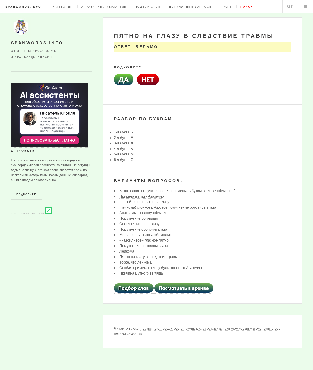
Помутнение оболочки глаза (143, 229)
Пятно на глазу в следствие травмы (149, 257)
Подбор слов (148, 6)
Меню (305, 6)
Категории (63, 6)
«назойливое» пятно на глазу (144, 202)
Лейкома (126, 251)
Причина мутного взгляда (141, 273)
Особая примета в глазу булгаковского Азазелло (160, 268)
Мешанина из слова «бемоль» (145, 235)
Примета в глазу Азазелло (141, 196)
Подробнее (26, 194)
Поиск (290, 6)
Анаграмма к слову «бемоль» (144, 213)
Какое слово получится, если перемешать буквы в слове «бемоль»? (177, 191)
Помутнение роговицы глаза (143, 246)
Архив (226, 6)
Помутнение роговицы (138, 218)
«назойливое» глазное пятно (144, 240)
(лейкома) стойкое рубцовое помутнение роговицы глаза (167, 207)
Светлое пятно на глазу (139, 224)
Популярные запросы (190, 6)
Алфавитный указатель (103, 6)
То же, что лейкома (135, 262)
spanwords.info (23, 6)
